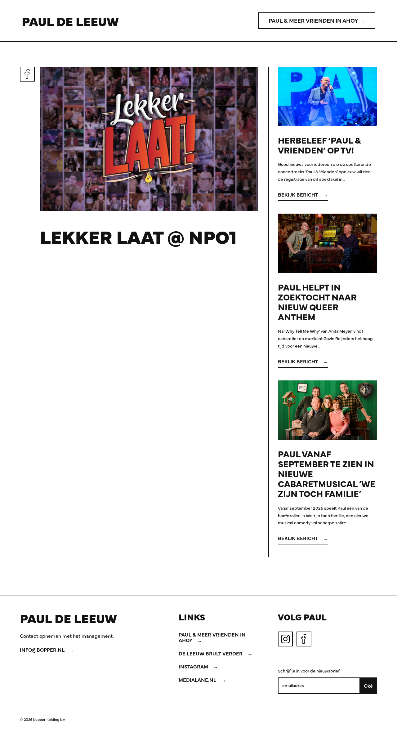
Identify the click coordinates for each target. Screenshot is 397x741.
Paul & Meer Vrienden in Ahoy (212, 637)
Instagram (194, 666)
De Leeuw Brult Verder (211, 653)
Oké (368, 685)
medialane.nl (198, 679)
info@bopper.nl (43, 649)
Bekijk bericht (298, 194)
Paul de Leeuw (70, 21)
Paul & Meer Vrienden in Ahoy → (317, 20)
